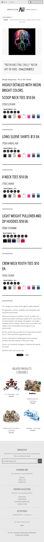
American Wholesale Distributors (25, 533)
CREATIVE (22, 482)
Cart (36, 2)
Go (40, 461)
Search (22, 477)
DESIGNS (22, 497)
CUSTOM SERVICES (22, 502)
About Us (22, 480)
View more (22, 372)
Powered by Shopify (22, 535)
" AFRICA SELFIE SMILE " (11, 429)
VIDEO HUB (22, 504)
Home (5, 20)
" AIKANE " (32, 428)
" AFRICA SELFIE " (32, 400)
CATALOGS (22, 499)
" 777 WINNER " (11, 394)
